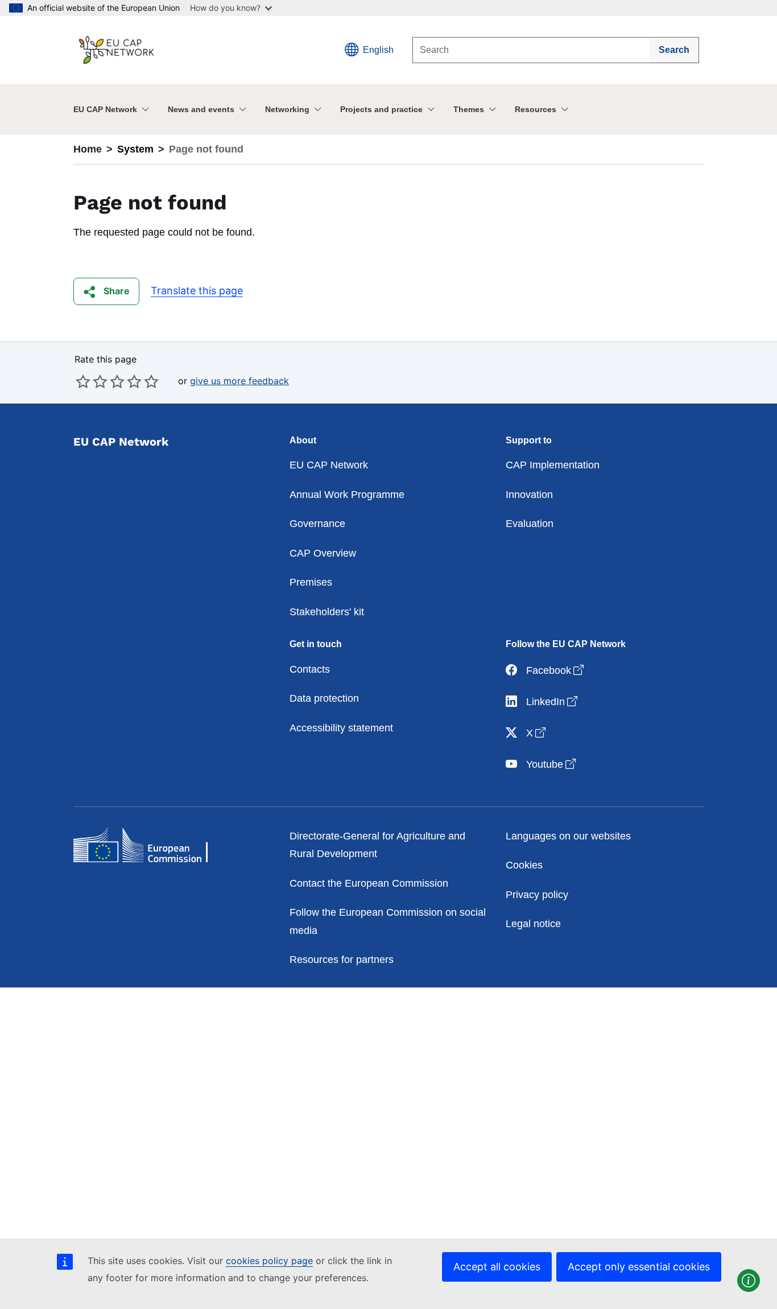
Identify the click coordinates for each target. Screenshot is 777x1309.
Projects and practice (381, 109)
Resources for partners (342, 959)
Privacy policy (537, 894)
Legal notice (533, 923)
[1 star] (83, 381)
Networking (287, 109)
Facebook (556, 670)
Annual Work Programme (347, 494)
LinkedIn (553, 701)
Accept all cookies (496, 1267)
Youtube (552, 764)
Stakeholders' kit (327, 612)
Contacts (310, 669)
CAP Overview (323, 553)
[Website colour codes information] (748, 1280)
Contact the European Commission (369, 883)
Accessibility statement (341, 728)
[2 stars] (92, 381)
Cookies (524, 865)
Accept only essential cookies (639, 1267)
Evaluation (529, 523)
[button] (106, 291)
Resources (535, 109)
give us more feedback (239, 380)
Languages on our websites (568, 836)
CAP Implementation (553, 465)
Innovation (529, 494)
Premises (311, 582)
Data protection (324, 698)
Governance (317, 523)
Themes (468, 109)
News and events (201, 109)
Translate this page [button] (197, 291)
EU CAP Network (105, 109)
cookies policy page (269, 1260)
